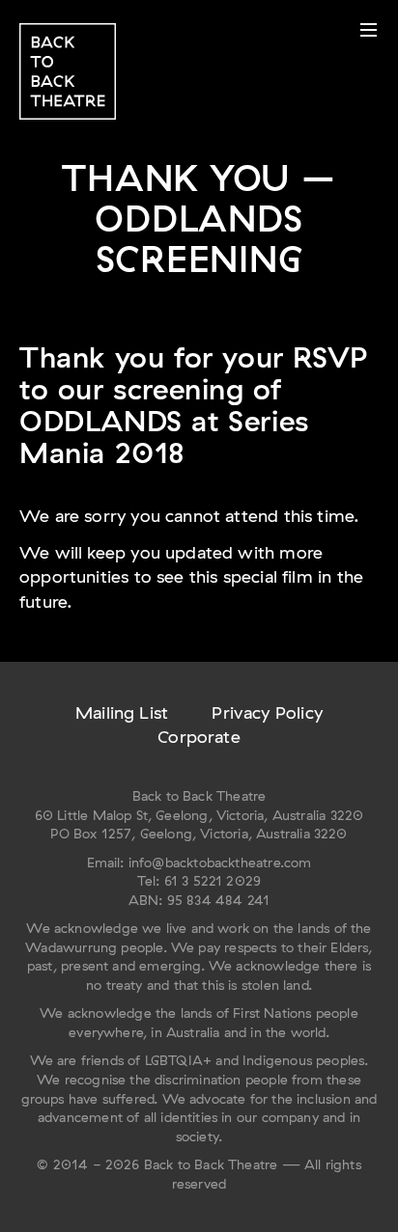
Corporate (199, 737)
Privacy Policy (267, 712)
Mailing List (121, 712)
